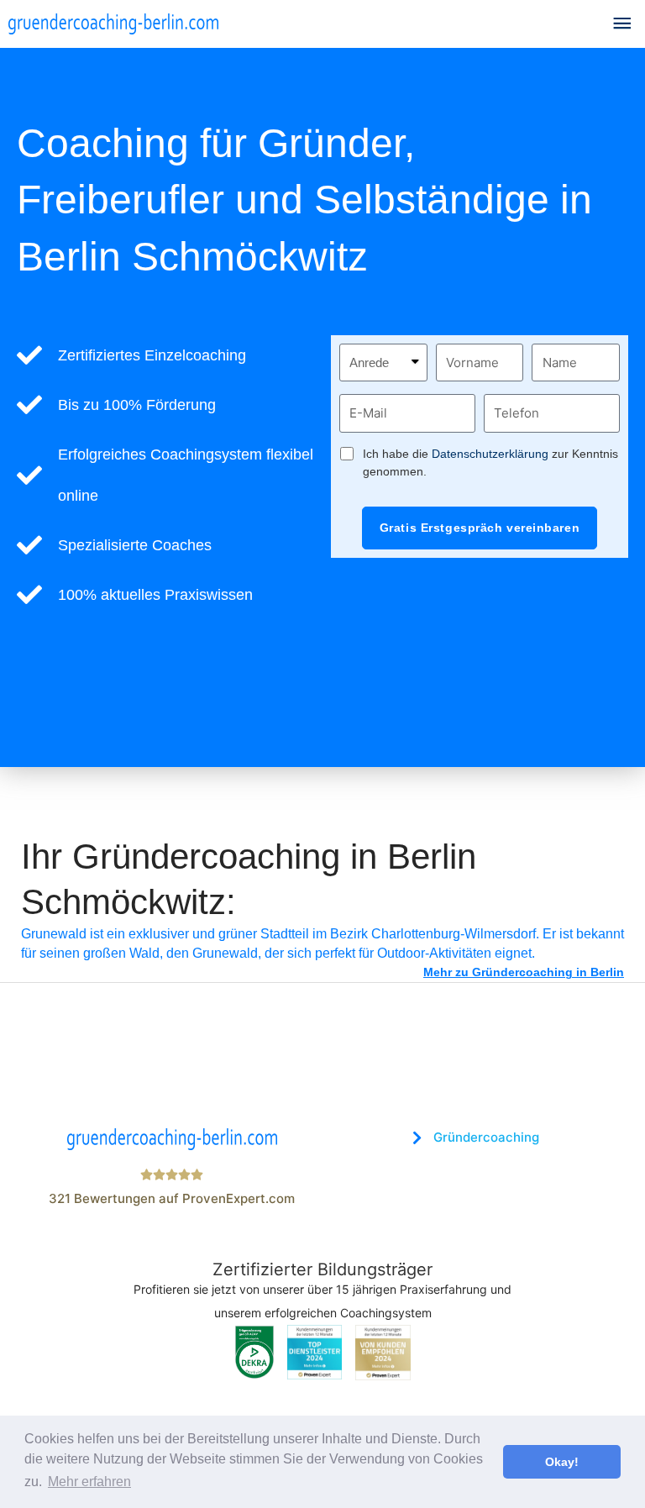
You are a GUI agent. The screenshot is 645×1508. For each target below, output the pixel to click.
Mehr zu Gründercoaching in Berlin (523, 972)
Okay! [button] (562, 1462)
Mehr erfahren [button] (89, 1481)
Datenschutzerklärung (490, 453)
